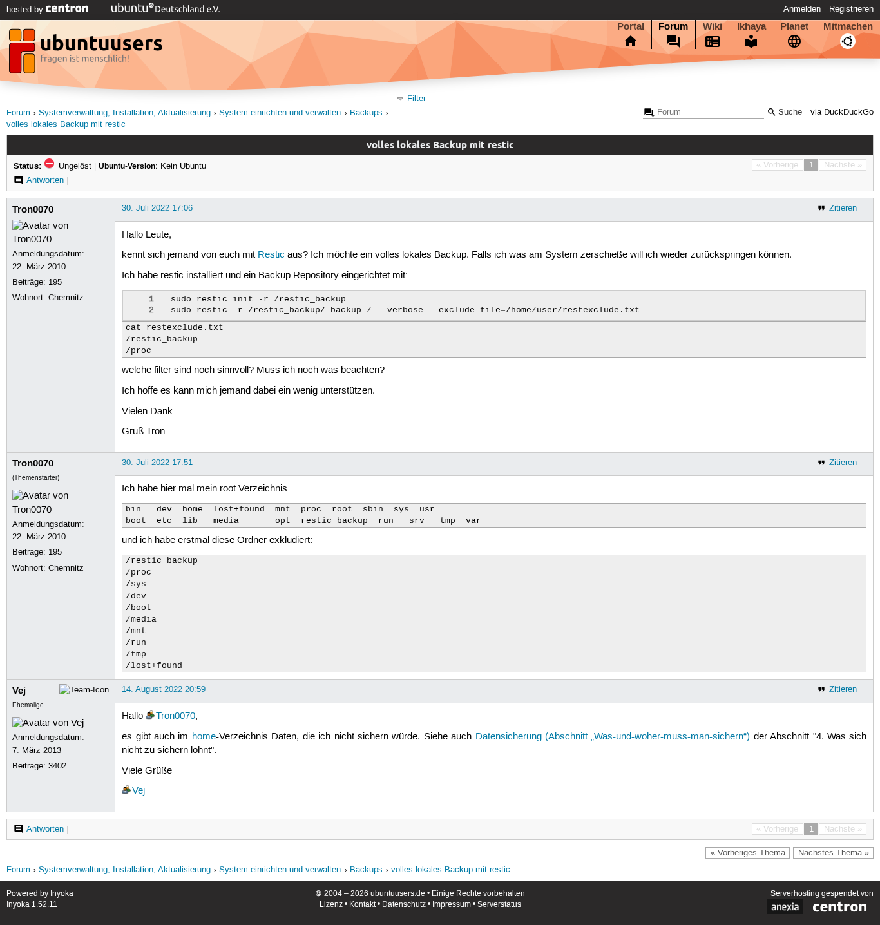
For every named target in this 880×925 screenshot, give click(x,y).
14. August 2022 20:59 (164, 689)
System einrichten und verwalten (280, 113)
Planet (794, 26)
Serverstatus (499, 905)
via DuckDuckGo (842, 112)
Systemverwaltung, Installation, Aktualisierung (125, 113)
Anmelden (802, 9)
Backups (366, 113)
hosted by (26, 10)
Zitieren (843, 208)
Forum (673, 26)
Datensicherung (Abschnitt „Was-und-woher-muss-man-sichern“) (613, 737)
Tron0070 (32, 209)
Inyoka (61, 894)
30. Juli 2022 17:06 (157, 208)
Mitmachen (848, 26)
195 (55, 282)
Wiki (712, 26)
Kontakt (362, 905)
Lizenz (331, 905)
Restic (271, 255)
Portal (630, 26)
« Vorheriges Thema (748, 853)
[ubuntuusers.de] (86, 55)
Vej (19, 690)
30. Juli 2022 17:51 (157, 462)
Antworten (45, 180)
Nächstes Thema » (833, 853)
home (204, 737)
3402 (57, 766)
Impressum (451, 905)
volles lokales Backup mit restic (66, 124)
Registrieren (851, 9)
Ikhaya (751, 26)
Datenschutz (404, 905)
